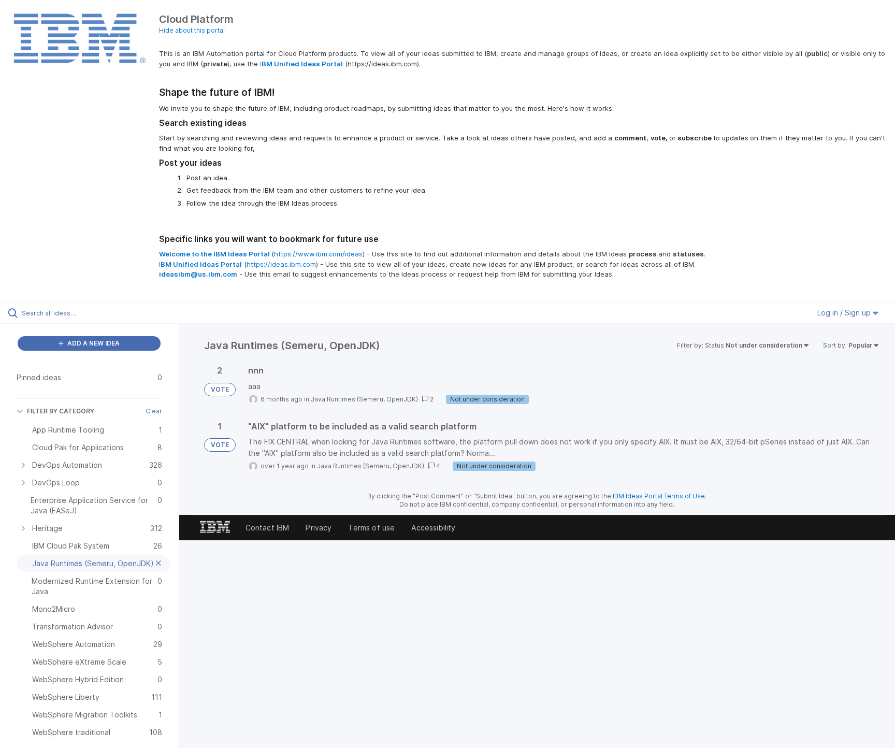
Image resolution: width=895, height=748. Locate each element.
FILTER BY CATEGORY (60, 411)
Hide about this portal (192, 30)
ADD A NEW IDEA (93, 343)
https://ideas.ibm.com (281, 264)
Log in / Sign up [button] (845, 312)
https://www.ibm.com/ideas (318, 254)
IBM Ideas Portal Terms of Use (659, 496)
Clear (154, 411)
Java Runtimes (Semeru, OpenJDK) (364, 399)
